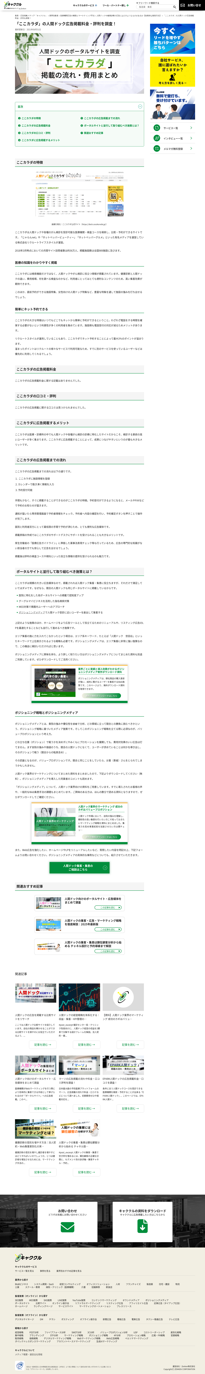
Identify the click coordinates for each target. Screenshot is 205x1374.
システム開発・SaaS (44, 1284)
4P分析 (117, 1335)
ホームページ (21, 1306)
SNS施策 (48, 1300)
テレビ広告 (174, 1319)
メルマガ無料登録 (173, 149)
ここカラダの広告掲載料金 (36, 125)
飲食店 (109, 1287)
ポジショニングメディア (32, 612)
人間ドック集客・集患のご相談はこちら (78, 867)
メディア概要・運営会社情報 (28, 1354)
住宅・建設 (164, 1284)
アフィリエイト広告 (138, 1303)
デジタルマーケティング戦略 (57, 1338)
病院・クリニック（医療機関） (60, 1287)
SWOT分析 (76, 1332)
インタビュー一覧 (173, 138)
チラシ (52, 1319)
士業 (17, 1287)
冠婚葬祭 (96, 1287)
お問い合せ (194, 5)
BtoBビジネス (21, 1284)
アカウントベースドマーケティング (73, 1341)
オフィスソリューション (98, 1284)
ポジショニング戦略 (98, 1335)
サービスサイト (66, 1306)
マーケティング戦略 (73, 1335)
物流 (177, 1284)
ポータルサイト (22, 1303)
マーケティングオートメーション (95, 1306)
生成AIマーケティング (106, 1341)
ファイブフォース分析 (55, 1332)
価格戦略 (33, 1338)
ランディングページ (43, 1306)
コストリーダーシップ (154, 1332)
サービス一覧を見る (24, 1270)
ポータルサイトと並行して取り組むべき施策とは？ (111, 125)
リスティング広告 (114, 1303)
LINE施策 (62, 1300)
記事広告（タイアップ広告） (167, 1303)
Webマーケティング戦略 (88, 1338)
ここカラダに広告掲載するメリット (41, 140)
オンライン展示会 (60, 1303)
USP (136, 1332)
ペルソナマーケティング (136, 1338)
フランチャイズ (133, 1284)
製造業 (150, 1284)
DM (41, 1319)
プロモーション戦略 (136, 1335)
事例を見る (45, 1270)
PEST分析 (34, 1332)
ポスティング (67, 1319)
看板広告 (121, 1319)
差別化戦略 (176, 1332)
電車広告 (136, 1319)
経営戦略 (19, 1332)
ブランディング (36, 1335)
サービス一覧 (171, 128)
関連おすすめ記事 (93, 133)
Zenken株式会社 (188, 1366)
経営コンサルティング (70, 1284)
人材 (118, 1284)
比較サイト (41, 1303)
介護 (83, 1287)
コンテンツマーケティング (104, 1300)
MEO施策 (33, 1300)
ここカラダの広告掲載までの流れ (102, 118)
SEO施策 (19, 1300)
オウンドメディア (131, 1300)
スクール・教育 (32, 1287)
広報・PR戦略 (158, 1335)
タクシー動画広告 (154, 1319)
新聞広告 (107, 1319)
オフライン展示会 (88, 1319)
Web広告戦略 (112, 1338)
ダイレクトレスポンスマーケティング (33, 1341)
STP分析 (54, 1335)
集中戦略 (19, 1335)
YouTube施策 (78, 1300)
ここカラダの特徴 (31, 118)
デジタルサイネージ (24, 1319)
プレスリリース (124, 1306)
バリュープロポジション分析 (114, 1332)
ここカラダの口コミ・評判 (36, 133)
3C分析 (90, 1332)
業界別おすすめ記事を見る (69, 1270)
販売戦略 (19, 1338)
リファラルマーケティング (87, 1303)
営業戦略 (175, 1335)
